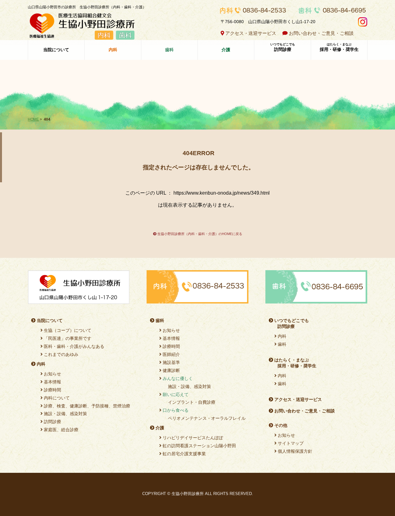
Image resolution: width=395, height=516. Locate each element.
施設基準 (170, 362)
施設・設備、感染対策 (65, 413)
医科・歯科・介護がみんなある (73, 346)
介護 (159, 427)
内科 (40, 363)
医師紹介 (170, 354)
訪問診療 (282, 47)
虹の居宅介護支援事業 (183, 453)
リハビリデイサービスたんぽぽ (192, 437)
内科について (56, 397)
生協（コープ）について (67, 330)
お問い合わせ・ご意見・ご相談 (321, 33)
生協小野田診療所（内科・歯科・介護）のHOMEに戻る (199, 234)
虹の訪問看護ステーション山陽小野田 (198, 445)
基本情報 (52, 381)
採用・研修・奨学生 (339, 47)
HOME (33, 119)
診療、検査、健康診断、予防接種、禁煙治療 (86, 405)
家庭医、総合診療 (60, 429)
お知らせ (52, 373)
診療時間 (52, 389)
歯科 (159, 320)
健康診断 (170, 370)
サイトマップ (290, 443)
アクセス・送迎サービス (250, 33)
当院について (56, 49)
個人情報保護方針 (294, 451)
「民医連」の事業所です (67, 338)
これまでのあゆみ (60, 354)
